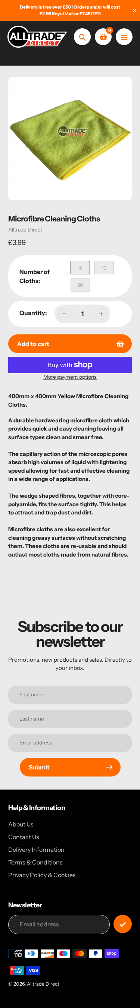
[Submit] (122, 924)
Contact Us (23, 837)
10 (104, 268)
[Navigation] (124, 36)
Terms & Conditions (35, 862)
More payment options (70, 377)
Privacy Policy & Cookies (42, 875)
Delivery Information (36, 849)
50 (80, 285)
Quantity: (33, 312)
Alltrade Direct (25, 229)
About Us (21, 824)
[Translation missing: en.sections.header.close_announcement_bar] (134, 10)
